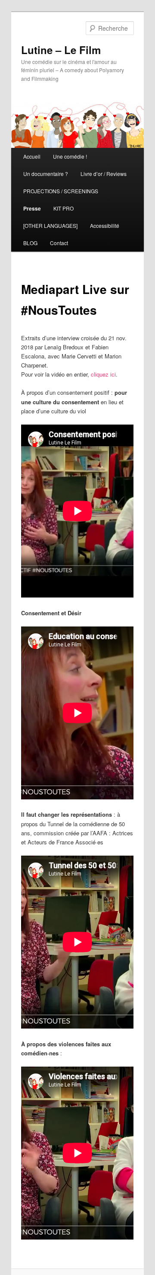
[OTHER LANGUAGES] (50, 225)
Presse (32, 208)
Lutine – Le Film (61, 49)
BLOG (30, 242)
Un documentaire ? (45, 173)
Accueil (31, 156)
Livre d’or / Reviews (104, 173)
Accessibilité (104, 225)
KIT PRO (63, 208)
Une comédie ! (70, 156)
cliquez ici (103, 374)
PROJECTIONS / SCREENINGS (60, 191)
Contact (59, 242)
